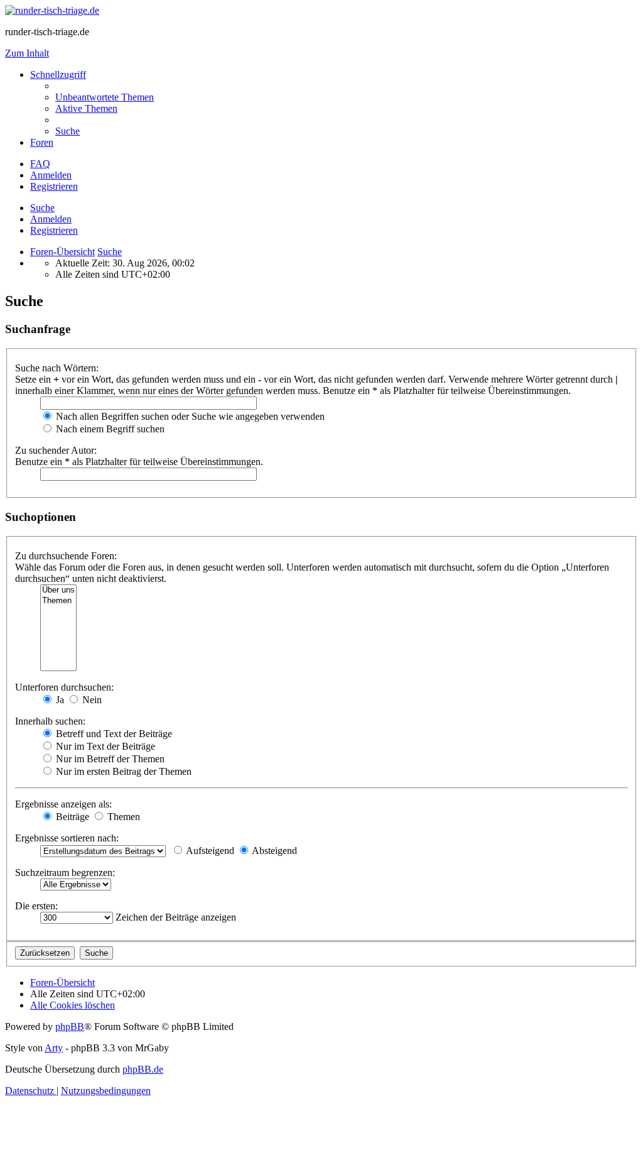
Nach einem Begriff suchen (109, 429)
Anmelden (51, 219)
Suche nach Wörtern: (57, 368)
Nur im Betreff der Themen (109, 758)
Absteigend (273, 850)
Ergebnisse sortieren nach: (67, 838)
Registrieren (54, 230)
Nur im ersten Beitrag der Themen (122, 771)
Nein (91, 699)
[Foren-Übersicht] (52, 10)
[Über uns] (58, 590)
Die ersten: (36, 905)
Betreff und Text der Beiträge (112, 733)
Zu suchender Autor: (56, 450)
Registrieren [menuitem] (54, 186)
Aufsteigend (209, 850)
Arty (54, 1048)
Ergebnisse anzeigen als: (63, 804)
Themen (122, 816)
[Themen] (58, 601)
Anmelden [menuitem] (51, 175)
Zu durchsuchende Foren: (66, 555)
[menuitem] (104, 97)
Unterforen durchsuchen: (64, 687)
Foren (41, 142)
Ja (58, 699)
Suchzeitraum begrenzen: (65, 872)
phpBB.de (142, 1069)
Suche (42, 207)
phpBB (69, 1026)
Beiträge (71, 816)
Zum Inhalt (27, 53)
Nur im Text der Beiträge (104, 746)
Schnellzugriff (58, 74)
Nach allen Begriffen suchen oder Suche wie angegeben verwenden (189, 416)
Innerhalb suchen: (50, 721)
